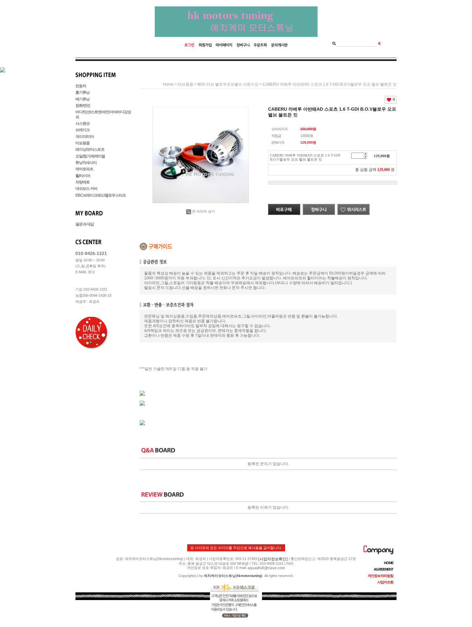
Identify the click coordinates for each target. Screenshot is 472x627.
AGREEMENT (383, 569)
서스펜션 (82, 123)
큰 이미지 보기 (203, 211)
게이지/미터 (84, 136)
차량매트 (82, 182)
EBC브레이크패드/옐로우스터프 (100, 195)
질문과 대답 (84, 224)
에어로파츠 (84, 169)
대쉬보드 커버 (86, 189)
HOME (388, 563)
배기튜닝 (82, 99)
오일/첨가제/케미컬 (90, 156)
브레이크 (82, 130)
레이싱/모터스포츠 (89, 150)
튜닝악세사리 (86, 162)
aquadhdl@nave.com (266, 568)
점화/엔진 (82, 105)
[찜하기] (353, 206)
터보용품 (82, 143)
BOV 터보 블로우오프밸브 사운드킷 (227, 84)
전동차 (80, 86)
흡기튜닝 (82, 92)
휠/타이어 (82, 176)
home (168, 84)
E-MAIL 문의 (85, 272)
